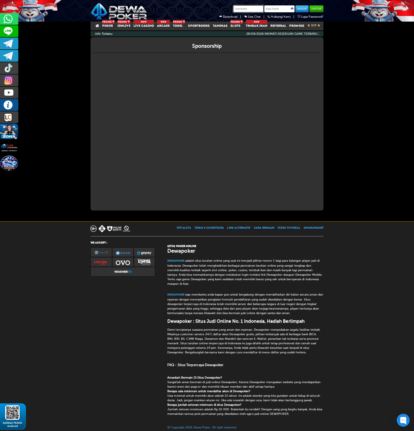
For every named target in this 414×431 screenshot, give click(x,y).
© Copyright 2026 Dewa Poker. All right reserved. (202, 427)
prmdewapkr (9, 68)
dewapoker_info (9, 56)
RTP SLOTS (184, 228)
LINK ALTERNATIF (239, 228)
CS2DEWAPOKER (9, 31)
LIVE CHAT (9, 117)
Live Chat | (257, 16)
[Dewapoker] (120, 11)
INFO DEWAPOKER (9, 105)
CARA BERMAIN (264, 228)
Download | (233, 16)
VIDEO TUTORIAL (289, 228)
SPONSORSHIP (313, 228)
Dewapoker (175, 261)
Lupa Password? (312, 16)
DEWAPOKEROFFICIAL (9, 93)
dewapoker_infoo (9, 43)
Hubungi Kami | (284, 16)
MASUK (302, 8)
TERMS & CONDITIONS (209, 228)
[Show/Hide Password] (292, 8)
